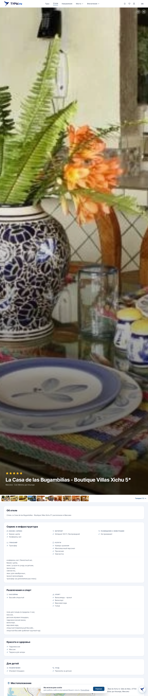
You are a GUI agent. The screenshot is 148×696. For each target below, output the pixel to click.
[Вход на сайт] (134, 4)
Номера (56, 503)
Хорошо (98, 689)
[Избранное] (129, 4)
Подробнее (84, 690)
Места (78, 4)
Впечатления (92, 4)
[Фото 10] (84, 498)
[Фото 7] (58, 498)
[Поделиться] (144, 11)
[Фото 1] (5, 498)
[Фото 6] (49, 498)
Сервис (66, 503)
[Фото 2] (14, 498)
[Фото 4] (32, 498)
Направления (67, 4)
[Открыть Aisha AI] (142, 690)
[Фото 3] (23, 498)
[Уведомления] (125, 4)
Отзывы (92, 503)
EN (142, 4)
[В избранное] (138, 11)
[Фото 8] (67, 498)
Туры (47, 4)
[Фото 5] (41, 498)
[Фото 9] (76, 498)
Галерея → (140, 498)
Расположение (79, 503)
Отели (55, 3)
